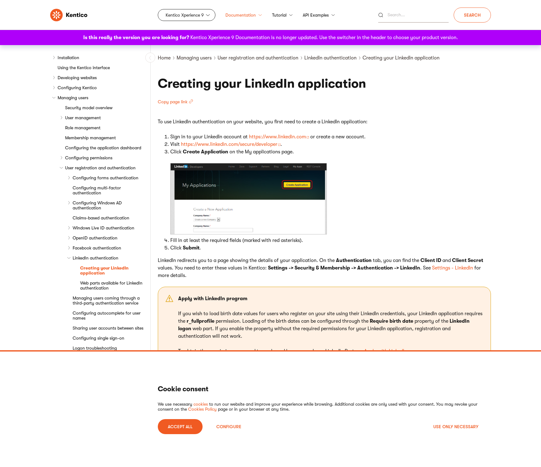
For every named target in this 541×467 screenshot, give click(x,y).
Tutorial (279, 15)
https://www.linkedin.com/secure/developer (229, 144)
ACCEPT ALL (180, 426)
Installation (68, 57)
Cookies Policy (202, 409)
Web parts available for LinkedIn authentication (111, 285)
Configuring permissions (88, 157)
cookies (200, 404)
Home (164, 58)
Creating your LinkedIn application (104, 270)
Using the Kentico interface (84, 67)
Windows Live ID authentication (103, 227)
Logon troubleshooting (95, 348)
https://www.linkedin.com (277, 137)
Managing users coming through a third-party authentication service (106, 300)
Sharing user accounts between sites (108, 328)
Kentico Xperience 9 (185, 15)
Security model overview (88, 107)
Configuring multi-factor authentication (97, 190)
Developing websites (77, 77)
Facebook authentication (97, 247)
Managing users (73, 97)
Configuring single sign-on (98, 338)
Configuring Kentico (77, 87)
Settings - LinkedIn (452, 268)
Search (472, 15)
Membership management (90, 137)
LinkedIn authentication (95, 257)
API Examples (316, 15)
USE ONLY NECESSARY (455, 426)
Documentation (240, 15)
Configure (228, 426)
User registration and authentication (100, 167)
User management (83, 117)
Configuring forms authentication (105, 177)
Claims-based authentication (101, 217)
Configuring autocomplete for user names (107, 315)
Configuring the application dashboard (103, 147)
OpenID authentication (95, 237)
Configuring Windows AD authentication (97, 205)
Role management (82, 127)
